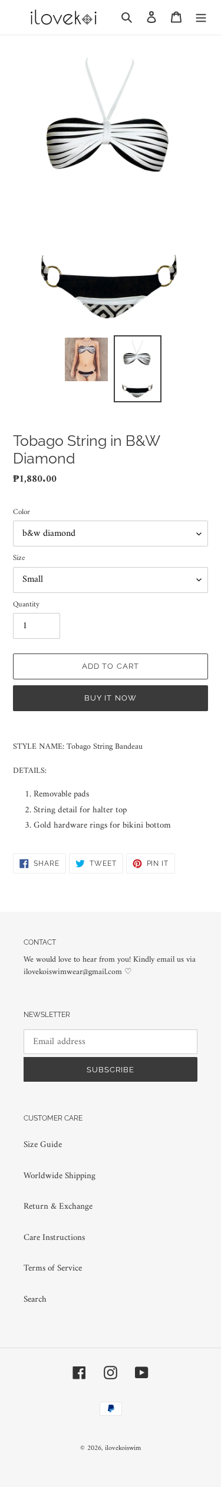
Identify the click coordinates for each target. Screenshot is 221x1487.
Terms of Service (53, 1268)
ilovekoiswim (123, 1448)
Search (35, 1300)
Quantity (26, 605)
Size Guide (43, 1145)
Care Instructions (54, 1238)
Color (21, 512)
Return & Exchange (58, 1207)
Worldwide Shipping (59, 1176)
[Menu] (201, 17)
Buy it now (110, 698)
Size (19, 558)
